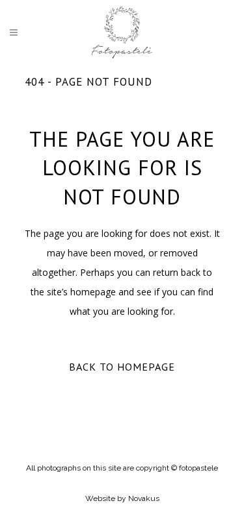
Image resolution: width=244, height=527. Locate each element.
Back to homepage (122, 366)
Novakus (143, 498)
